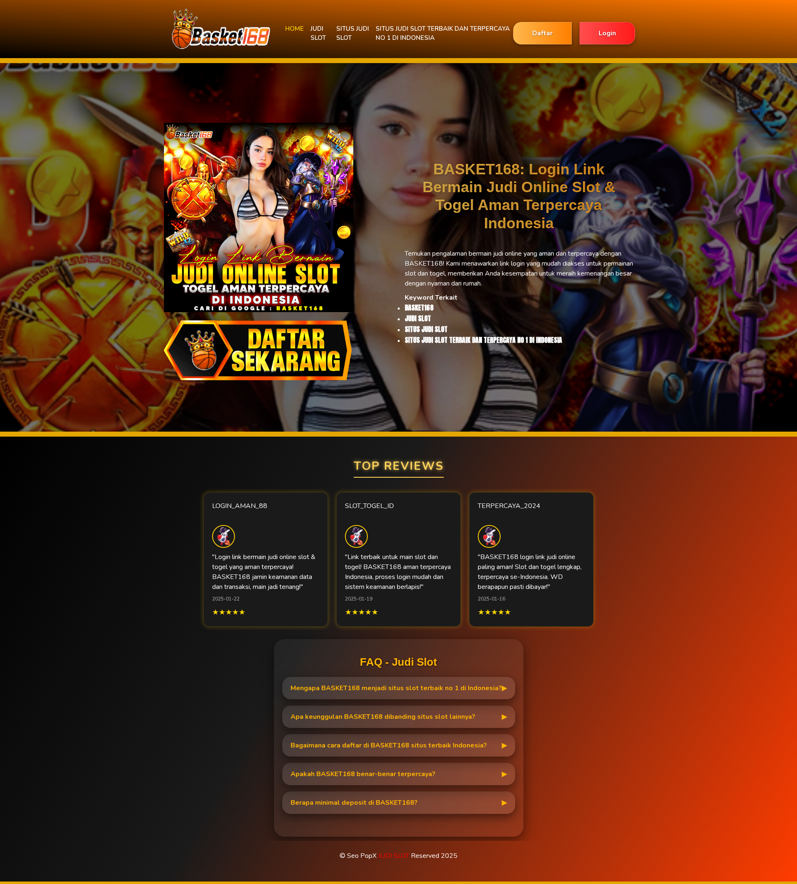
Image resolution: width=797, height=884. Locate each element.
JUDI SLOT (318, 33)
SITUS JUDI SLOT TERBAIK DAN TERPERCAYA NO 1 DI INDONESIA (443, 33)
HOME (294, 28)
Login (607, 33)
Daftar (542, 33)
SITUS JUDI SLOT (352, 33)
